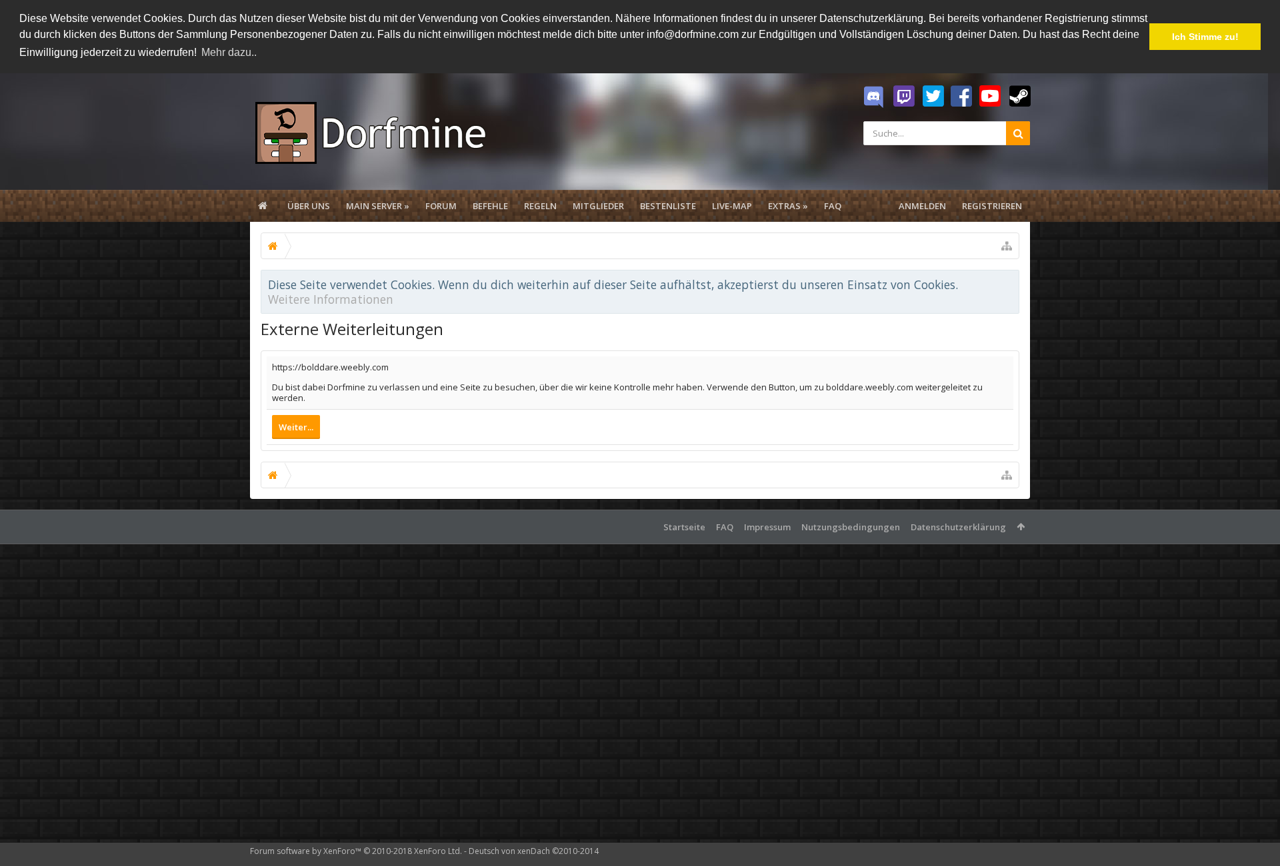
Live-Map (732, 206)
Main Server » (377, 206)
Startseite (684, 527)
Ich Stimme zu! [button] (1205, 36)
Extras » (788, 206)
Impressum (767, 527)
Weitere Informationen (330, 299)
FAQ (832, 206)
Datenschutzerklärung (958, 527)
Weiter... (296, 427)
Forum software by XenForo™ (356, 851)
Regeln (540, 206)
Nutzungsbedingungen (850, 527)
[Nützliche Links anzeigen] (1007, 245)
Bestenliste (668, 206)
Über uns (308, 206)
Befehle (490, 206)
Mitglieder (598, 206)
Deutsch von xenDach (534, 851)
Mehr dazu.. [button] (229, 52)
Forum (441, 206)
